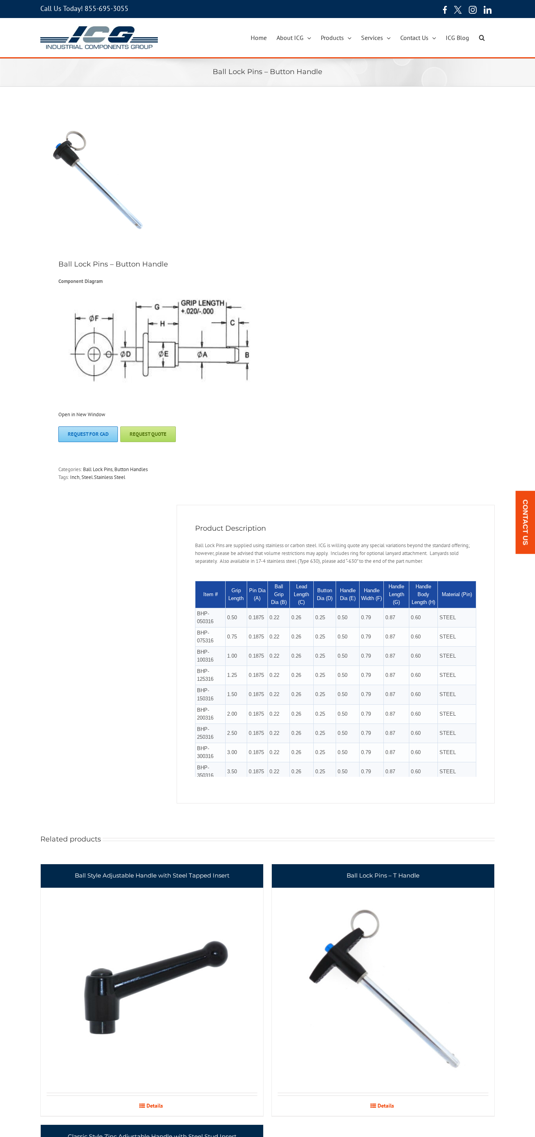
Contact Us (525, 523)
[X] (458, 10)
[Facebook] (443, 10)
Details (154, 1105)
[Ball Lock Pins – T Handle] (383, 978)
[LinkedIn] (488, 10)
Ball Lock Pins (97, 469)
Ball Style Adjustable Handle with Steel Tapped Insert (152, 875)
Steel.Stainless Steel (103, 477)
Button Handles (131, 469)
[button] (482, 37)
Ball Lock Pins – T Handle (383, 875)
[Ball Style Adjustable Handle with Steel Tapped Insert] (152, 978)
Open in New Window (81, 414)
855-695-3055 (106, 8)
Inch (75, 477)
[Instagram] (473, 10)
